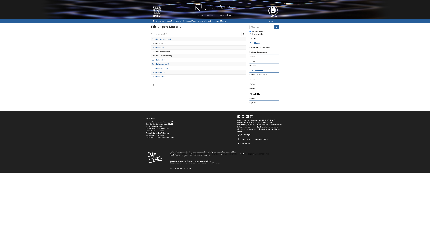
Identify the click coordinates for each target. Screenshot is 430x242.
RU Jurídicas (159, 21)
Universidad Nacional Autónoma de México (161, 122)
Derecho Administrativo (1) (161, 39)
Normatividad (245, 144)
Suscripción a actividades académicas (254, 139)
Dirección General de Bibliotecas (157, 133)
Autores (252, 57)
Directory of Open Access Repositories (160, 137)
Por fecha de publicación (258, 52)
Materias (252, 66)
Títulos (252, 61)
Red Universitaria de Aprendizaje (157, 129)
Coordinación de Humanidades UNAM (159, 124)
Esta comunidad (257, 34)
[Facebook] (238, 116)
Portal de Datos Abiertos (155, 131)
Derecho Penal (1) (158, 72)
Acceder (252, 98)
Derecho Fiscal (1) (158, 60)
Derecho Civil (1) (158, 47)
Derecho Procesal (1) (159, 76)
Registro (252, 103)
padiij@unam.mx (215, 163)
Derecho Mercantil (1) (160, 68)
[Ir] (276, 27)
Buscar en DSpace (258, 31)
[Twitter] (243, 116)
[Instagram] (251, 116)
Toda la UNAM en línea (154, 126)
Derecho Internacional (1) (161, 64)
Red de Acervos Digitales (155, 135)
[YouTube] (247, 116)
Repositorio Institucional (175, 21)
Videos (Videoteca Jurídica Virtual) (198, 21)
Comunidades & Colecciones (259, 47)
